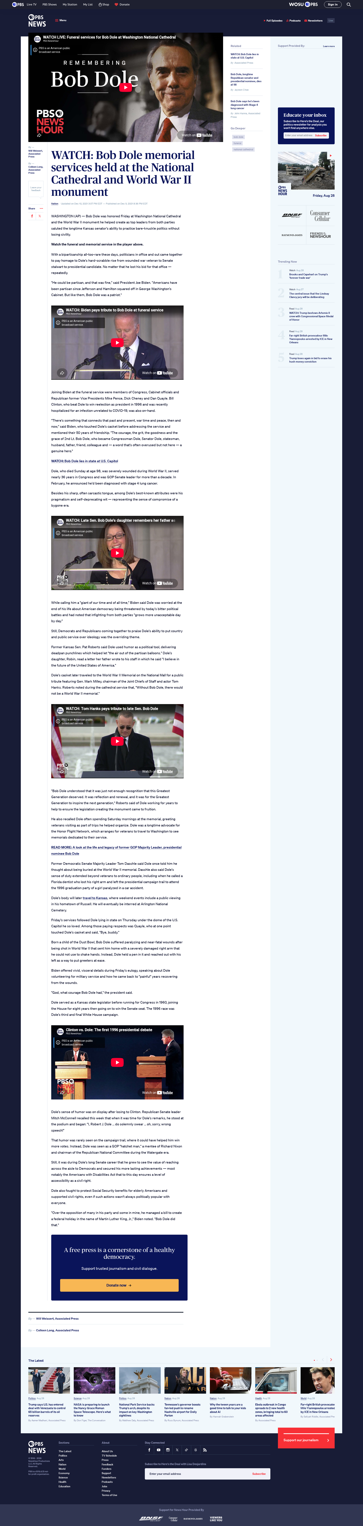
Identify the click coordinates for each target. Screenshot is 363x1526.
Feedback (107, 1464)
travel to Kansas (95, 898)
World (303, 1398)
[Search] (348, 4)
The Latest (36, 1360)
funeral (237, 143)
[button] (303, 5)
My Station (70, 4)
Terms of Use (109, 1495)
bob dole (238, 137)
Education (64, 1486)
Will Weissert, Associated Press (35, 153)
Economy (64, 1473)
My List (88, 4)
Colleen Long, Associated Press (35, 169)
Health (258, 1398)
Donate (125, 4)
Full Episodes (274, 20)
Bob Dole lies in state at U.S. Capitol (84, 461)
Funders (106, 1468)
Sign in (333, 4)
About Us (107, 1451)
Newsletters (315, 20)
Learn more (329, 46)
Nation (54, 203)
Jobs (104, 1486)
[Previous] (323, 1359)
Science (77, 1398)
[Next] (331, 1359)
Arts (61, 1460)
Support (106, 1473)
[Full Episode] (306, 171)
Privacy (106, 1490)
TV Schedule (109, 1455)
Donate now (116, 1285)
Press (105, 1460)
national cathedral (243, 149)
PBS (18, 4)
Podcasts (295, 20)
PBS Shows (50, 4)
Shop (105, 4)
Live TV (31, 4)
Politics (32, 1398)
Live (331, 20)
